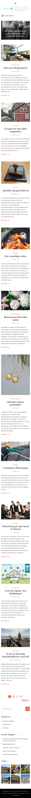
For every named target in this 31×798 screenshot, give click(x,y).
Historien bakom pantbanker (15, 403)
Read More (4, 95)
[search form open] (15, 3)
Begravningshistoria (9, 744)
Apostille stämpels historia (15, 190)
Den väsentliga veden (15, 256)
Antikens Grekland (15, 314)
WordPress (16, 795)
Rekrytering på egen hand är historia (15, 527)
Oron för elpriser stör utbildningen (15, 592)
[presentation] (3, 30)
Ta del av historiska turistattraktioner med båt (15, 655)
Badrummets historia (9, 751)
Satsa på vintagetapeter (15, 68)
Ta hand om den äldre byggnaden (15, 130)
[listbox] (15, 30)
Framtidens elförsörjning (15, 468)
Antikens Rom (15, 65)
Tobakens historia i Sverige (11, 748)
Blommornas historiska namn (15, 318)
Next (24, 700)
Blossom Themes (19, 793)
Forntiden (15, 125)
